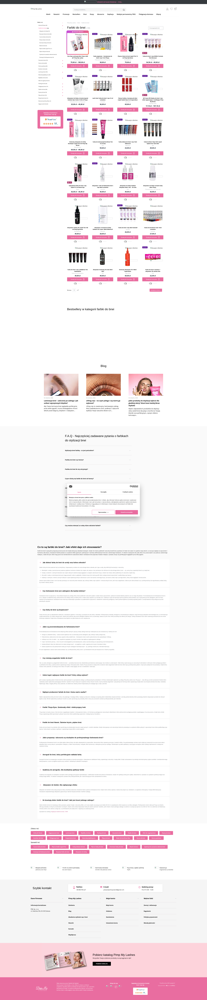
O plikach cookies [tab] (128, 492)
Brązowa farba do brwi (45, 34)
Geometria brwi (43, 60)
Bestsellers (76, 14)
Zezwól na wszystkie (127, 512)
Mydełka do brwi (43, 77)
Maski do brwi (43, 45)
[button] (81, 46)
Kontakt (71, 929)
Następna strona (155, 290)
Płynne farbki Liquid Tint (45, 48)
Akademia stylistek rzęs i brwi (78, 917)
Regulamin (147, 911)
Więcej (158, 14)
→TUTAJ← (120, 2)
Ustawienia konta (112, 923)
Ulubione (109, 911)
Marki (48, 14)
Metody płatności (149, 923)
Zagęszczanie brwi (43, 104)
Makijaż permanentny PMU (126, 14)
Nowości (57, 14)
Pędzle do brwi (42, 89)
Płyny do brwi (42, 95)
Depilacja (110, 14)
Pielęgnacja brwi (43, 86)
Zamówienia (110, 917)
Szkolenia (71, 905)
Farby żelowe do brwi (44, 40)
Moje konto (109, 905)
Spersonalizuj (102, 512)
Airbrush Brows (42, 25)
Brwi (85, 14)
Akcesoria (100, 14)
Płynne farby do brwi (44, 51)
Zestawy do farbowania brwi (46, 57)
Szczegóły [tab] (103, 492)
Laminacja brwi (42, 72)
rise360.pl (172, 985)
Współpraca (72, 935)
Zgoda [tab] (79, 492)
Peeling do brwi (42, 83)
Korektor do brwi (42, 69)
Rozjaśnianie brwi (43, 98)
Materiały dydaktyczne (44, 74)
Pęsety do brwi (42, 92)
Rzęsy (92, 14)
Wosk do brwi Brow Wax (44, 101)
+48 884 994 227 (81, 890)
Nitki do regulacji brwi (43, 80)
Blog (69, 911)
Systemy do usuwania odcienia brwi (48, 54)
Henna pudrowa (42, 66)
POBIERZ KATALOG (102, 964)
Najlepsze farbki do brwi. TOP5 (59, 811)
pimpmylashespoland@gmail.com (114, 890)
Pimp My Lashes (71, 23)
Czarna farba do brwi (45, 37)
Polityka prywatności (150, 917)
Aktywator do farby (44, 31)
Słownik (71, 923)
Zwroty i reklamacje (150, 905)
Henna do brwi (42, 63)
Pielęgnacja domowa (146, 14)
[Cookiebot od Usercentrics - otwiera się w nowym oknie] (131, 486)
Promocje (66, 14)
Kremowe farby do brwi (45, 42)
